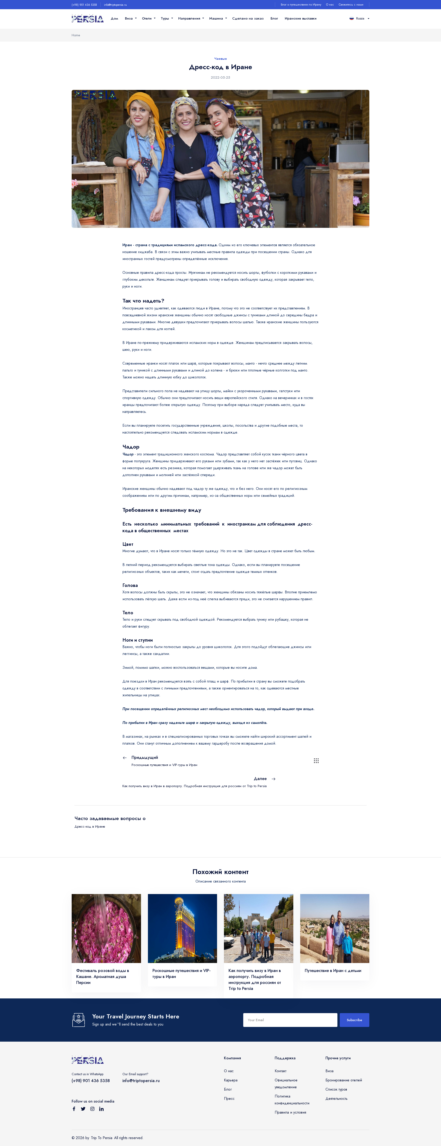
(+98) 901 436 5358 (84, 5)
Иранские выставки (301, 18)
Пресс (229, 1098)
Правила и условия (290, 1112)
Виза (329, 1071)
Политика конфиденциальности (292, 1100)
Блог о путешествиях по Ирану (301, 4)
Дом (114, 18)
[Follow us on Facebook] (74, 1109)
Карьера (230, 1080)
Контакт (280, 1071)
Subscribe (354, 1020)
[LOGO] (88, 18)
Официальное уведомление (286, 1083)
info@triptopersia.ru (115, 5)
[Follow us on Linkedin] (101, 1109)
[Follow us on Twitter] (83, 1109)
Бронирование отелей (343, 1080)
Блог (274, 18)
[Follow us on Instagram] (92, 1109)
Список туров (336, 1089)
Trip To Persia (101, 1137)
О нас (330, 4)
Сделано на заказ (248, 18)
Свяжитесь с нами (351, 4)
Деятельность (336, 1098)
